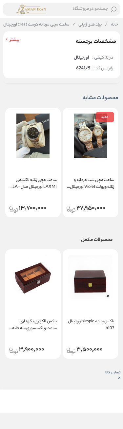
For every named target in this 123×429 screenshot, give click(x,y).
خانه (111, 24)
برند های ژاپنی (87, 24)
